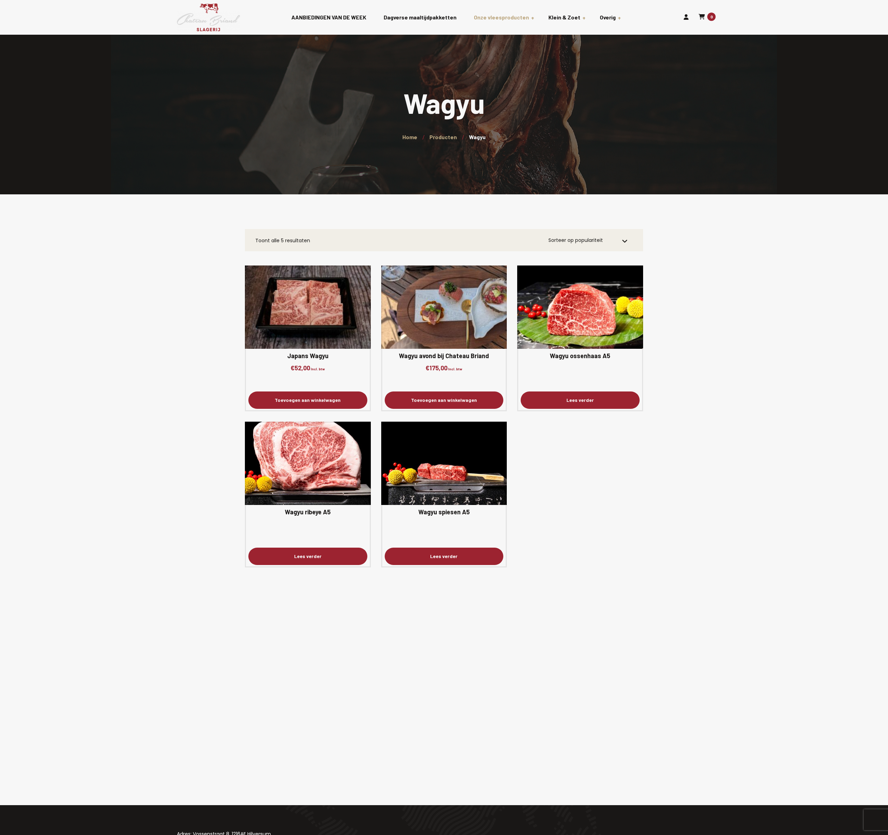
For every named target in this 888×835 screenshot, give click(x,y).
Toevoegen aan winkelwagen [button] (308, 400)
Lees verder (580, 400)
